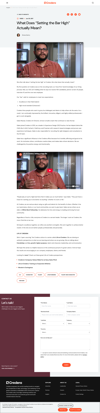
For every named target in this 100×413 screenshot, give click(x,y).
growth (33, 243)
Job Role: (43, 320)
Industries (47, 386)
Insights (8, 7)
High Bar (21, 280)
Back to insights (24, 14)
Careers (62, 390)
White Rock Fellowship (30, 210)
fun (29, 243)
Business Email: (45, 311)
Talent (40, 274)
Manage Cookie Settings (65, 405)
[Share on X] (72, 14)
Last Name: (69, 303)
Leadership (63, 386)
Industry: (69, 320)
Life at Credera (61, 237)
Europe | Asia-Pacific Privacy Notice (85, 390)
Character (29, 274)
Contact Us (63, 394)
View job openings (7, 368)
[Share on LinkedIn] (68, 14)
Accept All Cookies (75, 409)
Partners (47, 390)
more (26, 255)
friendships (21, 243)
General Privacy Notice (81, 386)
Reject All (63, 409)
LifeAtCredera (51, 274)
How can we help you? (46, 337)
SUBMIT (66, 365)
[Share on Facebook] (75, 14)
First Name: (44, 303)
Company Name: (71, 311)
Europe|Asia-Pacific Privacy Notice (24, 407)
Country (43, 329)
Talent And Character (68, 274)
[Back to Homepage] (50, 3)
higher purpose (41, 243)
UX (20, 274)
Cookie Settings (79, 394)
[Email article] (79, 14)
